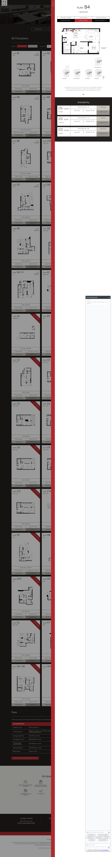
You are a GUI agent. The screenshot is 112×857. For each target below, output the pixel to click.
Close (52, 4)
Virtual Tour (83, 20)
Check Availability (100, 20)
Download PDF (65, 20)
